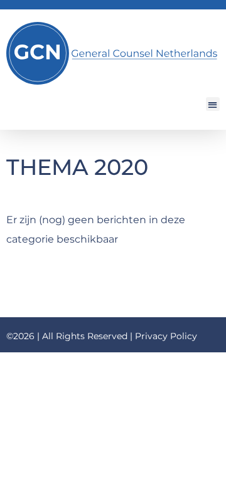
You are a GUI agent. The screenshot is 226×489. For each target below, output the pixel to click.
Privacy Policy (166, 336)
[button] (213, 104)
